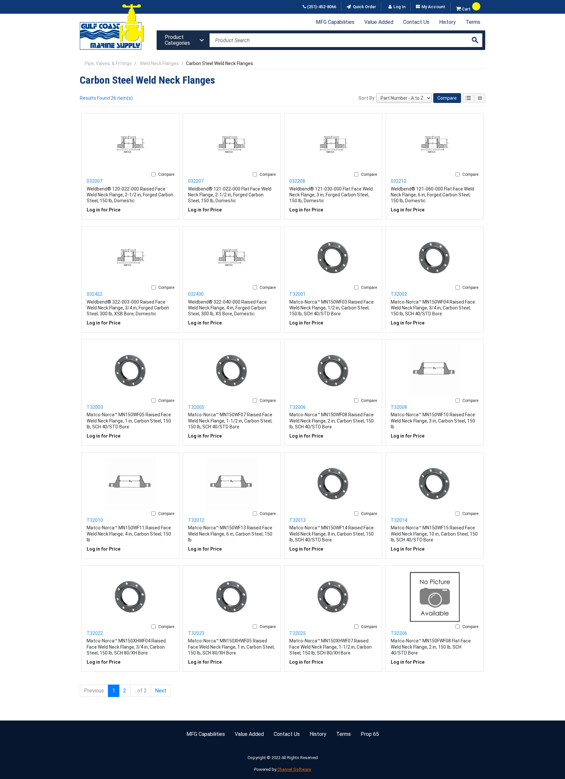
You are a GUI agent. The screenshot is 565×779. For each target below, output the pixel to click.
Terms (473, 22)
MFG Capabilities (335, 22)
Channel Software (294, 769)
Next (160, 691)
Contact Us (416, 22)
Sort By (366, 98)
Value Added (378, 22)
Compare (447, 98)
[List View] (468, 98)
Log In (399, 7)
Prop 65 (370, 734)
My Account (433, 7)
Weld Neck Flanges (159, 63)
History (447, 22)
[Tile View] (479, 98)
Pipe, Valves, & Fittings (108, 63)
